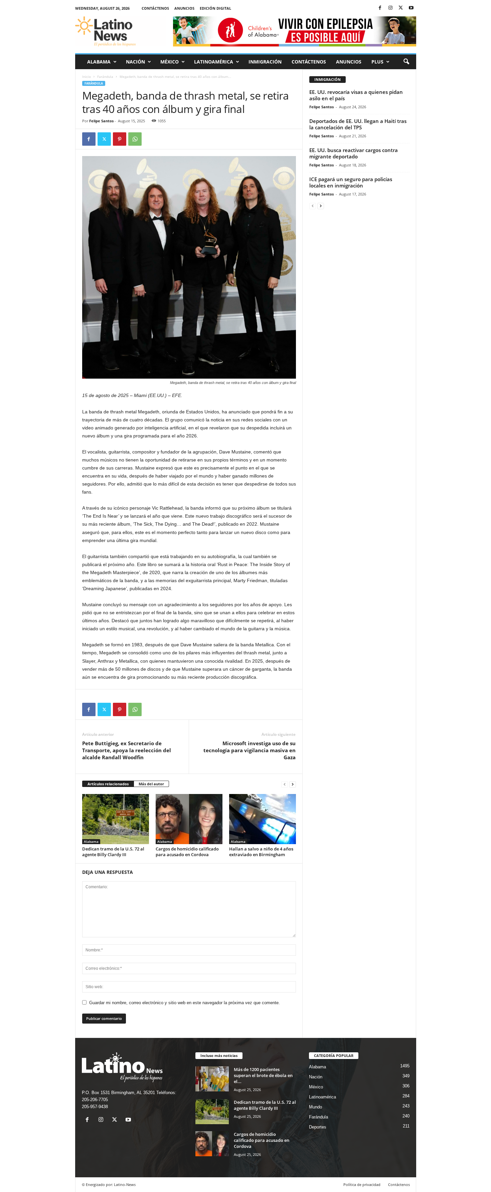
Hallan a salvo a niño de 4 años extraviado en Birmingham (261, 851)
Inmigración (265, 61)
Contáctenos (155, 8)
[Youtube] (411, 8)
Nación (135, 61)
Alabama (99, 61)
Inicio (86, 76)
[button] (406, 61)
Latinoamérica (213, 61)
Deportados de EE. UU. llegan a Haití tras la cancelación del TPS (357, 124)
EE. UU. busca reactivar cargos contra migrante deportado (353, 153)
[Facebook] (380, 8)
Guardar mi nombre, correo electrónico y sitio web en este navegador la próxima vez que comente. (184, 1002)
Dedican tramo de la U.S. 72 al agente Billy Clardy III (113, 851)
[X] (401, 8)
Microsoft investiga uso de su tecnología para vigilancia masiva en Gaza (249, 750)
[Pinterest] (119, 139)
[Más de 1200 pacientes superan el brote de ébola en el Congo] (212, 1078)
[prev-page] (284, 784)
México (169, 61)
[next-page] (292, 784)
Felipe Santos (101, 120)
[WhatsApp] (135, 139)
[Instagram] (390, 8)
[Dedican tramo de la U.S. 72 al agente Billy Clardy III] (115, 819)
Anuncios (184, 8)
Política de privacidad (361, 1184)
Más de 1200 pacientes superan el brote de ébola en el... (263, 1075)
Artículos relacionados (108, 783)
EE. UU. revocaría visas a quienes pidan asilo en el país (356, 95)
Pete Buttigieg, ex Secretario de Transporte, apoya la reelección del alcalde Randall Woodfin (126, 750)
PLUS (377, 61)
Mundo (315, 1106)
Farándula (105, 76)
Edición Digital (215, 8)
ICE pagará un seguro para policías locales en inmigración (350, 182)
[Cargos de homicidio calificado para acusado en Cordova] (189, 819)
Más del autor (151, 783)
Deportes (317, 1127)
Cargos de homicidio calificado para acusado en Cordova (187, 851)
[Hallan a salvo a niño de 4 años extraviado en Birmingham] (262, 819)
